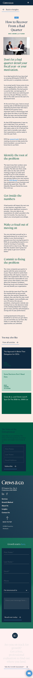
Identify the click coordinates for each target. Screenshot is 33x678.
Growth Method (7, 502)
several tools (14, 139)
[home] (7, 3)
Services (5, 499)
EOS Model (13, 180)
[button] (28, 2)
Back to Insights (12, 9)
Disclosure (5, 528)
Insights (4, 509)
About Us (5, 506)
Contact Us (6, 512)
